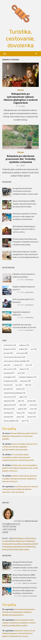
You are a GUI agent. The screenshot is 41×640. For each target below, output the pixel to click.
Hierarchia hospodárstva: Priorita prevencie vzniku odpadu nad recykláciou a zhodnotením (25, 216)
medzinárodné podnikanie (15, 393)
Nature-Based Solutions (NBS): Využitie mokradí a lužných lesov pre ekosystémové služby (24, 204)
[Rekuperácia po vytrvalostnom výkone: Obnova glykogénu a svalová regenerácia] (20, 75)
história (8, 385)
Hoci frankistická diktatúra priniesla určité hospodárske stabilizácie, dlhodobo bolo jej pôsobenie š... (18, 612)
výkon (20, 417)
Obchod (17, 550)
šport (25, 421)
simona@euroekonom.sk (11, 524)
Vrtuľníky (32, 538)
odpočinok (9, 401)
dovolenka (9, 373)
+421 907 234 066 (9, 527)
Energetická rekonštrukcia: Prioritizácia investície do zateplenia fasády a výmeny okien (25, 191)
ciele (7, 365)
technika (8, 413)
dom (29, 365)
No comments (32, 570)
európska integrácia (27, 377)
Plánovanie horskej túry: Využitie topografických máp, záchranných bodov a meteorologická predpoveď (26, 254)
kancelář (8, 389)
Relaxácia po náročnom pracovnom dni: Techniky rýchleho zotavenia (20, 159)
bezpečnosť (10, 349)
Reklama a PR (23, 538)
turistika (8, 417)
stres (33, 409)
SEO (15, 538)
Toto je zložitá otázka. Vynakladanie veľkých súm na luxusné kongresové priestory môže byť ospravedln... (18, 457)
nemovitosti (10, 397)
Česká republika (11, 421)
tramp (32, 413)
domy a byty (10, 369)
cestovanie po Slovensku (14, 357)
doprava (24, 369)
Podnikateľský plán (10, 547)
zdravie (31, 417)
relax (22, 405)
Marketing (31, 547)
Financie (14, 544)
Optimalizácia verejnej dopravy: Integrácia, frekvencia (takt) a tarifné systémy (24, 229)
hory (18, 385)
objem (23, 397)
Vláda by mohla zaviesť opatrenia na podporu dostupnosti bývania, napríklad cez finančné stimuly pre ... (19, 478)
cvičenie (17, 365)
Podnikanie (6, 544)
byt (34, 349)
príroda (31, 401)
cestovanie (22, 353)
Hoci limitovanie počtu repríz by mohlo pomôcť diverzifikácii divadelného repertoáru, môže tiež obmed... (20, 489)
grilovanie (25, 381)
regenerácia (10, 405)
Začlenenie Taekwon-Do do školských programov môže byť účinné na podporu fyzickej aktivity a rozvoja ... (18, 633)
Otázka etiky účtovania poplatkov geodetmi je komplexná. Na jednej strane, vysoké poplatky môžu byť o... (20, 468)
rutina (33, 405)
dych (21, 373)
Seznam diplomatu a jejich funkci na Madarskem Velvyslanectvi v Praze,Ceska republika (19, 436)
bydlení (23, 349)
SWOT (36, 544)
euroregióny (9, 377)
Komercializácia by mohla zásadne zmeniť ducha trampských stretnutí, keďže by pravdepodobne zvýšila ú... (19, 623)
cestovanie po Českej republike (17, 361)
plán (21, 401)
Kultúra (5, 550)
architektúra (10, 345)
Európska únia (10, 381)
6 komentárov (29, 279)
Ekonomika (22, 544)
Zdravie (20, 90)
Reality (13, 541)
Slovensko (9, 409)
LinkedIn (5, 532)
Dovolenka (25, 550)
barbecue (24, 345)
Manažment (21, 541)
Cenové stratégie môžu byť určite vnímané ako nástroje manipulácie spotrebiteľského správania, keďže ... (19, 447)
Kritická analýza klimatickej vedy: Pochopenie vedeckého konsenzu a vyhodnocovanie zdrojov (25, 242)
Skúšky (11, 550)
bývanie (8, 353)
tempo (20, 413)
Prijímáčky (30, 541)
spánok (22, 409)
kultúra (20, 389)
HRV (28, 385)
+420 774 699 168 (9, 529)
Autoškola (6, 541)
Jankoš (24, 570)
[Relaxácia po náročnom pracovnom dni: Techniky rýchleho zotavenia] (20, 137)
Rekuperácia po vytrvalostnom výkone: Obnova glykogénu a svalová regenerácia (20, 98)
